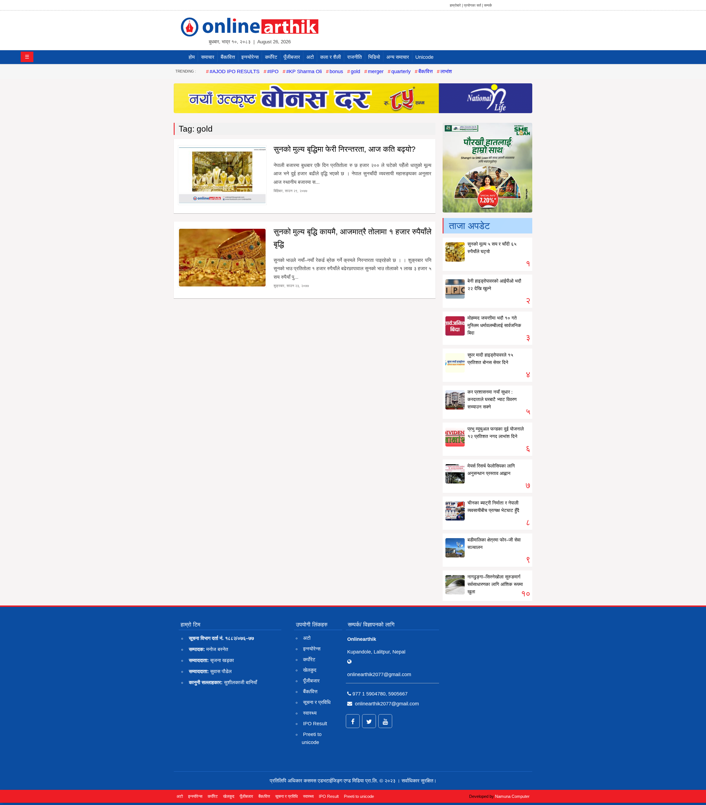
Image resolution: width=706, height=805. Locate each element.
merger (376, 71)
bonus (336, 71)
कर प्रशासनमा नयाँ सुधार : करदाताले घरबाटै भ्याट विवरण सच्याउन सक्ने (492, 399)
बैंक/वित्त (228, 57)
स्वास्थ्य (310, 713)
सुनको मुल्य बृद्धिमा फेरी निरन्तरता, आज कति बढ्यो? (345, 149)
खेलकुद (309, 670)
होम (192, 57)
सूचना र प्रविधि (317, 702)
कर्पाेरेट (271, 57)
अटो (310, 57)
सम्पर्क (488, 5)
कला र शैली (330, 57)
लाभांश (446, 71)
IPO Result (315, 723)
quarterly (401, 71)
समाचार (207, 57)
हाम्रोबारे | (456, 5)
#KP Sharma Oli (304, 71)
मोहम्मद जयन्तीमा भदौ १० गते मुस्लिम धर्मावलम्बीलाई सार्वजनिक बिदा (494, 325)
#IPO (273, 71)
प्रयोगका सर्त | (473, 5)
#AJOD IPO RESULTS (235, 71)
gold (355, 71)
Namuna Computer (512, 796)
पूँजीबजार (292, 57)
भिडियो (374, 57)
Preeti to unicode (312, 738)
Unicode (424, 57)
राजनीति (354, 57)
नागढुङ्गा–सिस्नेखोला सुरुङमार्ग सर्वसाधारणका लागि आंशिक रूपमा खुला (495, 584)
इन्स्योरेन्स (250, 57)
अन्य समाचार (397, 57)
